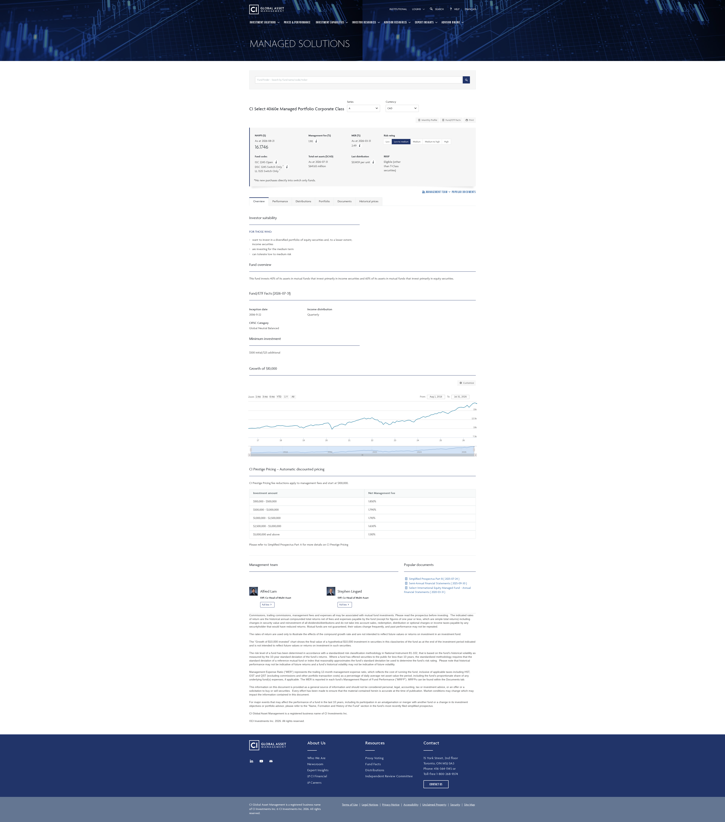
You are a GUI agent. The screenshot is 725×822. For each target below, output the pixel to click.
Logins (416, 9)
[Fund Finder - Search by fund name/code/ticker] (466, 79)
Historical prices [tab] (368, 201)
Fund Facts (373, 764)
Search (439, 9)
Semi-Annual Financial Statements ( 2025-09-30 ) (437, 583)
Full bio (265, 604)
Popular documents (464, 192)
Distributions (374, 770)
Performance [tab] (280, 201)
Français (470, 9)
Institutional (398, 9)
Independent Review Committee (389, 776)
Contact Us (436, 784)
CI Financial (319, 776)
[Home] (266, 9)
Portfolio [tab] (324, 201)
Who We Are (316, 758)
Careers (316, 782)
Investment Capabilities (330, 22)
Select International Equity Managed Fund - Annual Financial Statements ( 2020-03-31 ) (437, 590)
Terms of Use (350, 804)
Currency (391, 101)
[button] (359, 145)
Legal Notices (370, 804)
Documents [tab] (345, 201)
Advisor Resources (395, 22)
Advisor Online (451, 22)
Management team (436, 192)
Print (471, 120)
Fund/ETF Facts (453, 120)
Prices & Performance (297, 22)
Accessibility (410, 804)
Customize (468, 382)
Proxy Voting (374, 758)
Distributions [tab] (303, 201)
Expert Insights (424, 22)
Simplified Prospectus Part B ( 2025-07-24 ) (433, 578)
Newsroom (315, 764)
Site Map (469, 804)
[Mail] (271, 761)
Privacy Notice (391, 804)
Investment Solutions (263, 22)
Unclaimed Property (434, 804)
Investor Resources (364, 22)
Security (455, 804)
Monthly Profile (429, 120)
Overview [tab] (259, 201)
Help (457, 9)
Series (350, 101)
